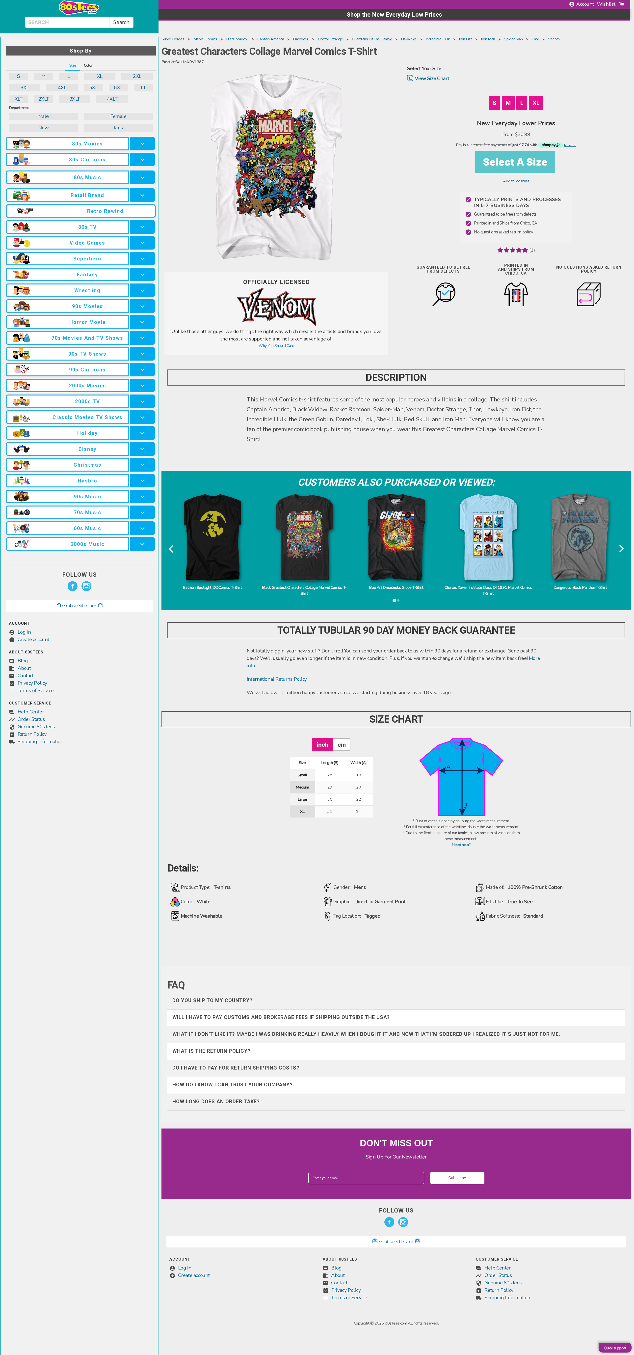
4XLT (112, 99)
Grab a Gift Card (79, 605)
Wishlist (606, 4)
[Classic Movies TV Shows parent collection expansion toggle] (142, 417)
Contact (26, 675)
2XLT (43, 99)
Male (43, 116)
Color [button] (88, 65)
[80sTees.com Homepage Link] (79, 13)
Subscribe (457, 1178)
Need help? (461, 844)
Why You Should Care (276, 345)
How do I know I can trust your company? (232, 1085)
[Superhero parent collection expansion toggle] (142, 258)
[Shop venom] (276, 325)
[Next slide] (621, 549)
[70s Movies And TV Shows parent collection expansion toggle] (142, 338)
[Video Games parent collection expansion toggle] (142, 243)
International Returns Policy (277, 679)
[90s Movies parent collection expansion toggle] (142, 306)
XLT (19, 99)
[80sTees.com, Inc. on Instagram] (86, 586)
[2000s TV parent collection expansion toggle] (142, 401)
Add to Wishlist (516, 181)
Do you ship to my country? (212, 1000)
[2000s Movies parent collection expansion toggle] (142, 385)
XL (100, 76)
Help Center (31, 711)
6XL (118, 87)
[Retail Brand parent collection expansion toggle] (142, 195)
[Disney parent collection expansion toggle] (142, 449)
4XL (62, 87)
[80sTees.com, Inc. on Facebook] (73, 586)
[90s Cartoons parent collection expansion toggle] (142, 369)
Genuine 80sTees (36, 726)
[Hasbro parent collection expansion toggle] (142, 480)
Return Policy (32, 734)
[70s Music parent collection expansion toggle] (142, 512)
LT (143, 87)
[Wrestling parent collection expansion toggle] (142, 290)
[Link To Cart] (621, 4)
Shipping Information (40, 741)
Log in (24, 632)
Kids (118, 127)
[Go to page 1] (394, 600)
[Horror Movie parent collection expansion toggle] (142, 322)
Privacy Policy (32, 683)
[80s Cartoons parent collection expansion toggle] (142, 159)
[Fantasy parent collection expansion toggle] (142, 274)
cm (342, 744)
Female (118, 116)
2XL (137, 76)
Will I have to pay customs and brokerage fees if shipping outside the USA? (281, 1017)
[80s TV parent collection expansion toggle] (142, 227)
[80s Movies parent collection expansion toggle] (142, 143)
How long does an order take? (216, 1101)
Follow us (79, 574)
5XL (93, 87)
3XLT (74, 99)
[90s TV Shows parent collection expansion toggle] (142, 354)
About (24, 668)
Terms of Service (36, 690)
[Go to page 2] (398, 600)
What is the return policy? (211, 1051)
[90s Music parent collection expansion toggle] (142, 496)
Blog (23, 660)
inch (322, 744)
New (43, 127)
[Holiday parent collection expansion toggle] (142, 433)
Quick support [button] (615, 1348)
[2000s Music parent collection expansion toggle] (142, 544)
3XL (24, 87)
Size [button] (72, 65)
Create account (33, 639)
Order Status (31, 719)
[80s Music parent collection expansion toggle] (142, 177)
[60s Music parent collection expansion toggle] (142, 528)
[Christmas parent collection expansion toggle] (142, 465)
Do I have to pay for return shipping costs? (235, 1068)
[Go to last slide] (171, 549)
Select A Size (515, 162)
